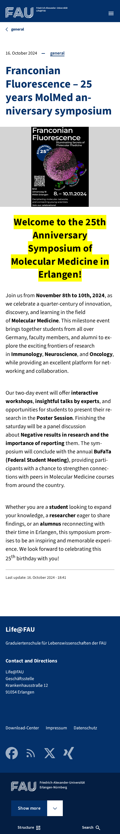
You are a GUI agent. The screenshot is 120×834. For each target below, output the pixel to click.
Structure (26, 827)
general (57, 53)
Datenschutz (85, 728)
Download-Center (22, 728)
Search (88, 827)
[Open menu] (111, 13)
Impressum (56, 728)
